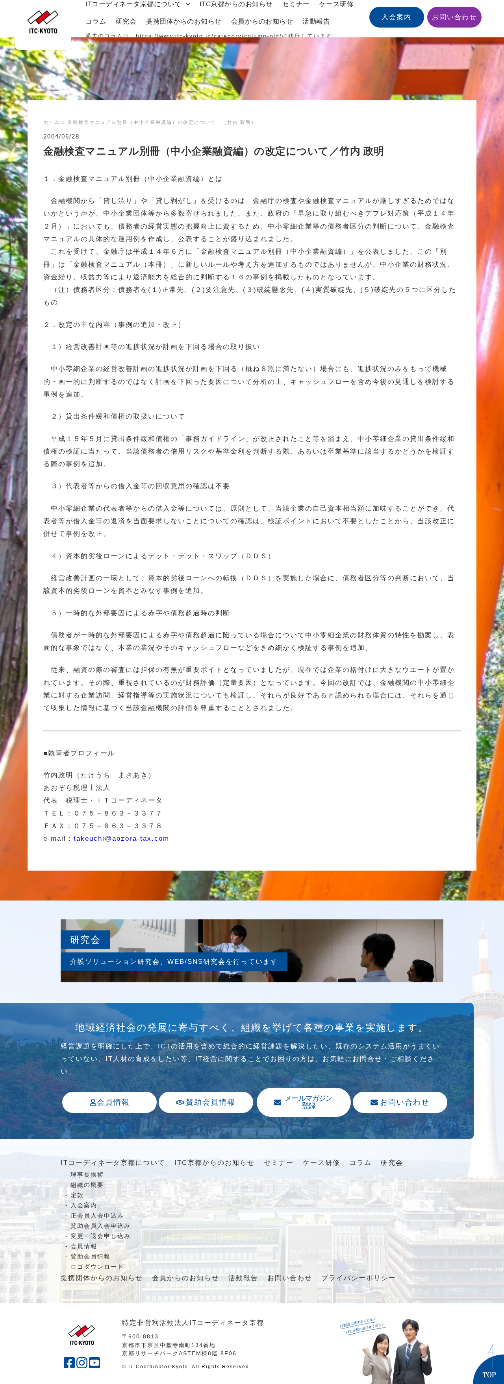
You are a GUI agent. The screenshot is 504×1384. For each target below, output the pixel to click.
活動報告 (316, 21)
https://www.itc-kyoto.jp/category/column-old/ (209, 36)
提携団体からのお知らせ (184, 21)
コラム (95, 21)
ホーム (51, 122)
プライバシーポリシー (358, 1278)
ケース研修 (321, 1162)
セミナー (279, 1162)
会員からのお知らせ (262, 21)
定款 (77, 1195)
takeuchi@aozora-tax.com (121, 838)
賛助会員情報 (90, 1256)
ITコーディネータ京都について (113, 1162)
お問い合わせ (289, 1278)
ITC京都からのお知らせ (214, 1162)
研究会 (126, 21)
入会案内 (83, 1205)
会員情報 (83, 1246)
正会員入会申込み (97, 1215)
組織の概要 (87, 1184)
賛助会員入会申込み (100, 1225)
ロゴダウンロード (97, 1266)
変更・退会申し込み (100, 1236)
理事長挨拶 (87, 1174)
